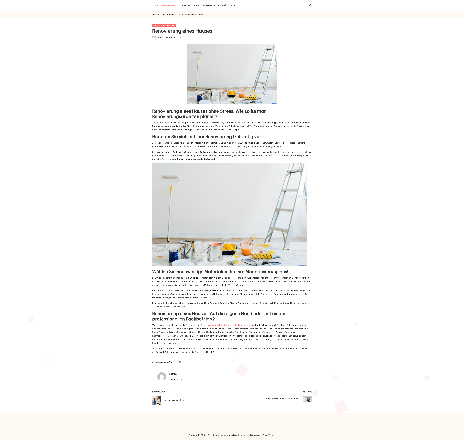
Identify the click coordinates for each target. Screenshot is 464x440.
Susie (173, 374)
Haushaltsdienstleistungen (164, 25)
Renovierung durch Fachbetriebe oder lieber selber (225, 325)
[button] (175, 379)
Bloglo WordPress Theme (262, 435)
